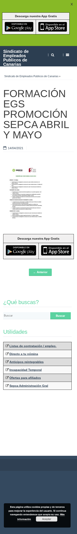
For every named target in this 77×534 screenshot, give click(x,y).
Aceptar (46, 519)
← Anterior (40, 272)
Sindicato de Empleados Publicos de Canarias (16, 57)
